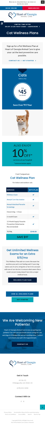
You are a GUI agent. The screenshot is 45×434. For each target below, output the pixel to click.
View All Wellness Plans (22, 294)
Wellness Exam (12, 195)
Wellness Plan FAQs (22, 280)
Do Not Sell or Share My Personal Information (26, 412)
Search (30, 414)
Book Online (11, 8)
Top (42, 407)
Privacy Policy (8, 412)
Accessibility (21, 414)
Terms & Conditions (10, 414)
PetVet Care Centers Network (25, 422)
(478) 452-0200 (23, 4)
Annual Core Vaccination (15, 199)
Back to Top (37, 414)
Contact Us (14, 61)
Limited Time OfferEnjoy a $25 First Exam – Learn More (21, 25)
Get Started (28, 61)
